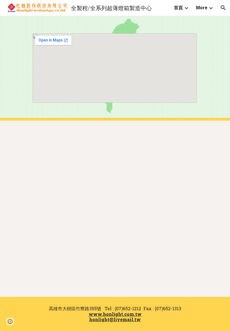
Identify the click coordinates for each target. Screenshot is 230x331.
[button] (223, 8)
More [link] (201, 7)
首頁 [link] (178, 7)
